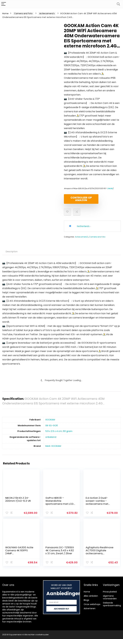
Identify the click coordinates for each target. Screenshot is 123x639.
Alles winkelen (91, 595)
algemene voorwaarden (110, 597)
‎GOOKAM (50, 419)
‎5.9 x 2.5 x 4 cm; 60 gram (58, 431)
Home (5, 13)
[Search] (118, 4)
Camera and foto (23, 13)
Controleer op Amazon (81, 199)
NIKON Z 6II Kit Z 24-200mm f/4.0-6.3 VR (18, 499)
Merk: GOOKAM (53, 446)
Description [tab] (12, 251)
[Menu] (3, 4)
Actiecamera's (47, 13)
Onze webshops (92, 604)
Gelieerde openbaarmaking (112, 604)
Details (110, 188)
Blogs (86, 600)
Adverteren (89, 608)
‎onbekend (50, 437)
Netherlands (83, 226)
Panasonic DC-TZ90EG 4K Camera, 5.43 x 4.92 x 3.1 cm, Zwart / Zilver (59, 550)
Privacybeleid (110, 591)
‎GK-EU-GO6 (51, 425)
